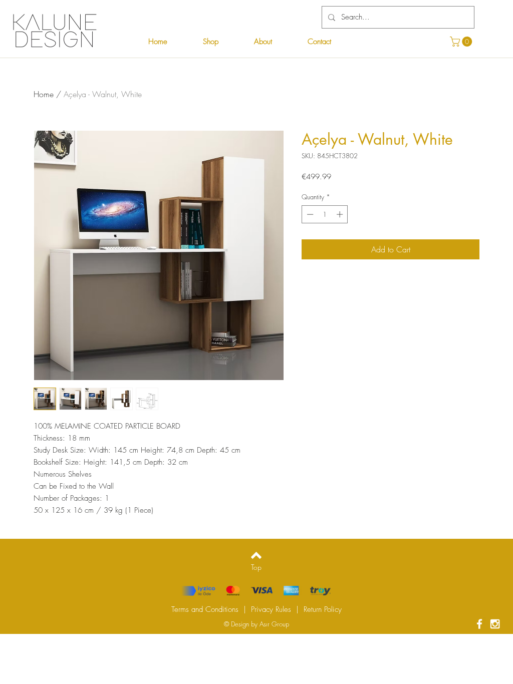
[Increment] (341, 214)
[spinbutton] (325, 214)
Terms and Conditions (204, 609)
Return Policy (323, 609)
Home (44, 94)
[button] (462, 42)
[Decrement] (309, 214)
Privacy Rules (271, 609)
